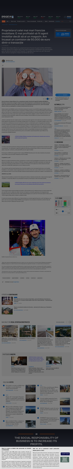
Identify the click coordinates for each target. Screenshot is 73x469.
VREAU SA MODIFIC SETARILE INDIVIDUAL (65, 459)
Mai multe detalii (9, 459)
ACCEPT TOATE (65, 454)
